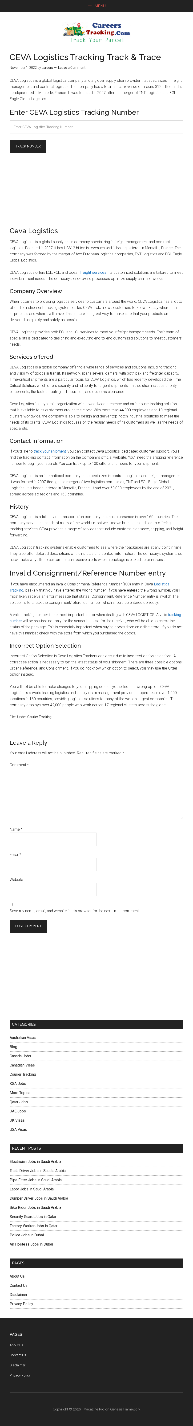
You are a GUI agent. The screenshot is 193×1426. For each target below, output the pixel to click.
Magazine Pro (94, 1409)
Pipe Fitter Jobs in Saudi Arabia (36, 1180)
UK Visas (17, 1120)
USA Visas (18, 1129)
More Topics (20, 1093)
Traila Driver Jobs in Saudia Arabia (38, 1171)
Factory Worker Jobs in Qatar (33, 1226)
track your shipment (50, 451)
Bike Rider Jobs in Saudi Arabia (35, 1207)
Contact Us (19, 1285)
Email (15, 854)
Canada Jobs (20, 1056)
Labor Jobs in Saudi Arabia (32, 1189)
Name (16, 829)
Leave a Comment (71, 67)
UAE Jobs (18, 1111)
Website (16, 879)
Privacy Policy (21, 1304)
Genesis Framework (125, 1409)
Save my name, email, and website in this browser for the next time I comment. (75, 911)
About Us (17, 1276)
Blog (13, 1047)
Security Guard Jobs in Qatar (33, 1216)
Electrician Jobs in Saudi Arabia (35, 1161)
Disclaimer (18, 1294)
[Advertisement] (96, 192)
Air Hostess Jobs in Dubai (31, 1244)
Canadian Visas (22, 1065)
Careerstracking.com (96, 32)
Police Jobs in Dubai (27, 1235)
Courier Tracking (39, 717)
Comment (19, 765)
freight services (93, 272)
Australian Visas (23, 1037)
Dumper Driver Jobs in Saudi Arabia (39, 1198)
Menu (100, 6)
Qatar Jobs (19, 1102)
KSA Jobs (18, 1083)
